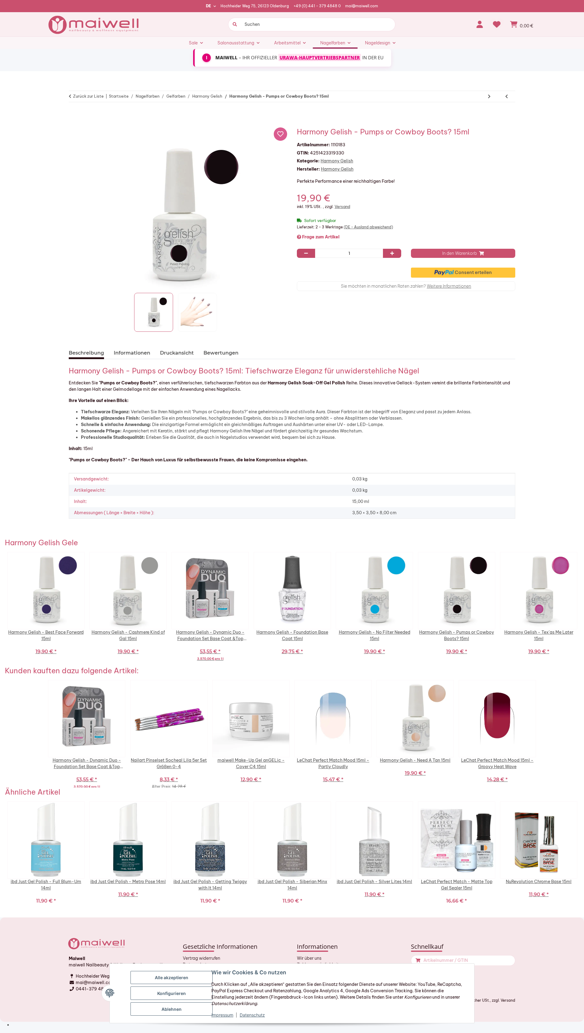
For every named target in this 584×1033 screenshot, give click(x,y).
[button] (479, 24)
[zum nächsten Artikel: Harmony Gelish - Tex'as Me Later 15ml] (489, 96)
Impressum (222, 1014)
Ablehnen (172, 1009)
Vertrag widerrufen (201, 958)
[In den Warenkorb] (76, 115)
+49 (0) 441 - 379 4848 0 (317, 6)
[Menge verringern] (306, 253)
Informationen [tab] (132, 353)
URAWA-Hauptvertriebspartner (320, 57)
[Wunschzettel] (496, 24)
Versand (342, 206)
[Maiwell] (94, 24)
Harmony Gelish (337, 161)
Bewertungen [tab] (220, 353)
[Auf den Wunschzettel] (280, 134)
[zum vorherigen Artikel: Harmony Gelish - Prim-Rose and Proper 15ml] (506, 96)
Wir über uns (309, 958)
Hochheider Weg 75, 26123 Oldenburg (255, 6)
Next (581, 609)
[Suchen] (234, 24)
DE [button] (208, 6)
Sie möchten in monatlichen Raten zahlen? (406, 286)
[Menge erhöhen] (392, 253)
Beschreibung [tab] (86, 353)
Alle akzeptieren (171, 977)
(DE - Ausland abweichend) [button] (368, 227)
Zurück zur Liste (88, 96)
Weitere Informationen (449, 286)
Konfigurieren (171, 993)
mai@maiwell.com (361, 6)
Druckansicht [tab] (177, 353)
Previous (3, 609)
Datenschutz (252, 1014)
